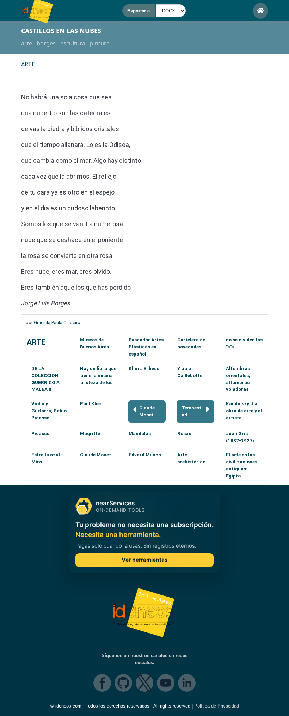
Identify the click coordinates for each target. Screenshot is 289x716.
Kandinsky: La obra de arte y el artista (244, 410)
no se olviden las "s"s (244, 343)
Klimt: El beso (144, 368)
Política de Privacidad (216, 706)
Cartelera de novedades (191, 343)
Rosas (184, 433)
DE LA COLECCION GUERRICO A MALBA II (45, 379)
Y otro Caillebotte (189, 372)
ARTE (36, 342)
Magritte (90, 433)
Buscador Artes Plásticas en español (146, 347)
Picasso (40, 433)
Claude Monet (147, 411)
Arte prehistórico (191, 458)
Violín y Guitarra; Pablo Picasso (49, 410)
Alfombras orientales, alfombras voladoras (238, 379)
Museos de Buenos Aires (94, 343)
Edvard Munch (145, 454)
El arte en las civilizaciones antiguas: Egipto (241, 465)
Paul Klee (90, 403)
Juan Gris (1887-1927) (240, 437)
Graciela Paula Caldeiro (57, 322)
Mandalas (140, 433)
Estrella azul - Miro (47, 458)
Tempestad (191, 411)
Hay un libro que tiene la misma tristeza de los (98, 375)
